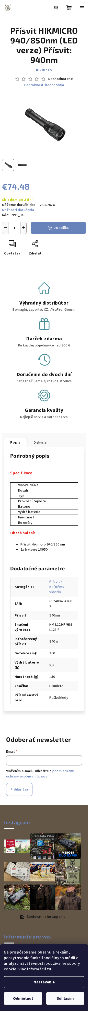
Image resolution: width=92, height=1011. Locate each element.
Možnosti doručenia (18, 210)
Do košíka (61, 227)
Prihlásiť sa (19, 789)
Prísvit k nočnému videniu (56, 587)
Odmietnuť (23, 998)
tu (49, 969)
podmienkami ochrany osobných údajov (40, 774)
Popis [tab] (15, 442)
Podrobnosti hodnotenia (44, 85)
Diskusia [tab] (40, 442)
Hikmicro (44, 70)
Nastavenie (44, 982)
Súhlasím (65, 998)
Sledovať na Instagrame (46, 916)
